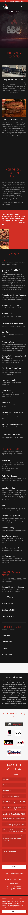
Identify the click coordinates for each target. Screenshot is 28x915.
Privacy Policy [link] (8, 873)
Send (14, 866)
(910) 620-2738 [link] (17, 889)
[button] (24, 6)
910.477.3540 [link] (14, 12)
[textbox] (14, 779)
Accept (14, 911)
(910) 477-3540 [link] (17, 887)
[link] (5, 6)
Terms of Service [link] (16, 873)
